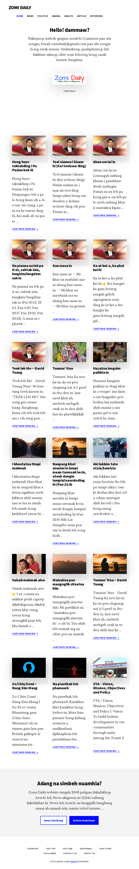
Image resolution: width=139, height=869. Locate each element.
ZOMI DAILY (20, 7)
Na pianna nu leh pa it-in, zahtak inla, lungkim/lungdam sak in (27, 271)
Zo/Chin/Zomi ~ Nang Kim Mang (24, 685)
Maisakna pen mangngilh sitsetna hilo (68, 584)
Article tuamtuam (84, 820)
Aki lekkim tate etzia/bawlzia (105, 466)
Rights (74, 861)
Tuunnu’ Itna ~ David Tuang (110, 582)
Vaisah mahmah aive (28, 580)
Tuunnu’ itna (63, 368)
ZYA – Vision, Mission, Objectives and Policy (109, 687)
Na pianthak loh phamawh (65, 685)
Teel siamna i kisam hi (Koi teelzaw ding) (69, 163)
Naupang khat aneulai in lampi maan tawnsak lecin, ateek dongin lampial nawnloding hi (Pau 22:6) (69, 474)
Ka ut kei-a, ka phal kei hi (108, 267)
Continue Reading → (25, 229)
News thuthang (53, 820)
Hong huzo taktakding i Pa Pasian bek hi (24, 165)
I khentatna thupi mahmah (26, 466)
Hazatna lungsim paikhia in (107, 370)
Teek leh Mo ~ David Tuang (28, 370)
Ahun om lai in (104, 161)
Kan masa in (62, 265)
